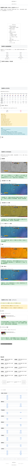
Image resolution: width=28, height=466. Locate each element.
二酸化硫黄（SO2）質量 (13, 34)
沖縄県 (20, 454)
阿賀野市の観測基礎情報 (12, 26)
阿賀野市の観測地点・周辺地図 (14, 27)
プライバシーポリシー (20, 463)
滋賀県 (7, 430)
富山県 (7, 418)
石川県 (7, 419)
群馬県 (7, 406)
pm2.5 (11, 41)
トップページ (7, 463)
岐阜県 (7, 424)
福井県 (20, 418)
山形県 (20, 396)
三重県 (20, 425)
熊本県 (7, 454)
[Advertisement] (14, 17)
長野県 (20, 412)
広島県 (20, 437)
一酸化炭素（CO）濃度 (13, 35)
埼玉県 (7, 407)
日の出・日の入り (12, 29)
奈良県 (20, 431)
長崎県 (7, 453)
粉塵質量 (11, 33)
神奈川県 (21, 406)
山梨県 (7, 413)
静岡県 (7, 425)
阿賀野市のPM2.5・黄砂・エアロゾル (14, 40)
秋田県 (20, 395)
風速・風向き (12, 39)
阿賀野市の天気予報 (12, 28)
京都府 (7, 431)
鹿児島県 (21, 453)
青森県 (7, 396)
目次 (13, 24)
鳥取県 (7, 437)
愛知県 (20, 424)
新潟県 (7, 412)
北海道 (7, 395)
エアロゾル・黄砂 (12, 42)
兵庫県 (20, 430)
